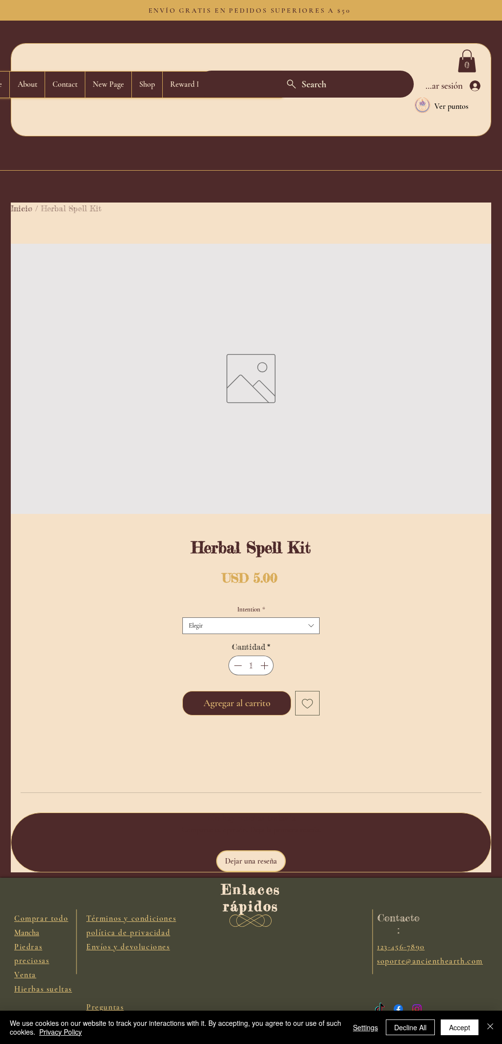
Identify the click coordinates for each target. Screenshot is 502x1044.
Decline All (410, 1027)
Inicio (21, 208)
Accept (459, 1027)
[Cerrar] (490, 1027)
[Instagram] (417, 1009)
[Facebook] (398, 1009)
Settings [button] (365, 1027)
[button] (467, 61)
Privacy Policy (60, 1032)
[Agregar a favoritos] (307, 703)
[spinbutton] (251, 665)
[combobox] (251, 625)
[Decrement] (237, 665)
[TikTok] (380, 1009)
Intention (251, 609)
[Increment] (265, 665)
